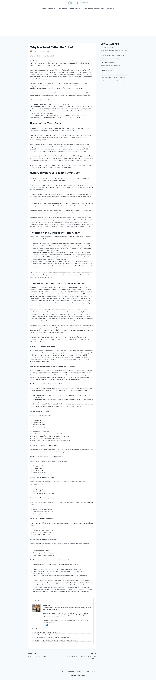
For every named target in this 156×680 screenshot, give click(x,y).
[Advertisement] (78, 24)
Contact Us (110, 8)
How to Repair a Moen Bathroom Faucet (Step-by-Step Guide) (51, 637)
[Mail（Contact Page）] (46, 625)
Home (44, 8)
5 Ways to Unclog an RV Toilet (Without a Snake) (112, 74)
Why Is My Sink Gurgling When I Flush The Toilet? (81, 656)
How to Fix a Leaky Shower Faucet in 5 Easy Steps (47, 635)
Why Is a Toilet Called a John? (38, 655)
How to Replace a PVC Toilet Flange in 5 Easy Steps (113, 77)
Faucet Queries (87, 8)
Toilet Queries (62, 8)
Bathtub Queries (74, 8)
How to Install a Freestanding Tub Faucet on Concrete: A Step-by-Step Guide (55, 640)
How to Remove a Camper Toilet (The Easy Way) (112, 80)
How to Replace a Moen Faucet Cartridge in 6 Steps (48, 632)
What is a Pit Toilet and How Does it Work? (111, 65)
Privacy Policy (99, 8)
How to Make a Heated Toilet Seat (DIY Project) (112, 58)
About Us (51, 8)
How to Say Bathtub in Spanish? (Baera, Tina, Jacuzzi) (114, 55)
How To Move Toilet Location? (108, 62)
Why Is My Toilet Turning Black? (108, 47)
